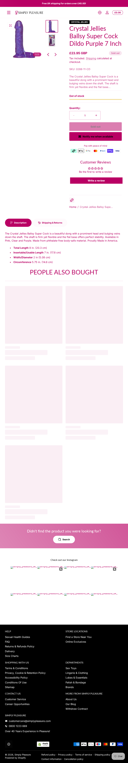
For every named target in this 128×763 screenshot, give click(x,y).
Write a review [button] (96, 180)
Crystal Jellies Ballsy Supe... (96, 206)
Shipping (91, 58)
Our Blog (71, 704)
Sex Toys (71, 668)
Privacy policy (65, 754)
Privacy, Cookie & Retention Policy (25, 672)
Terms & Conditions (16, 668)
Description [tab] (20, 222)
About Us (71, 699)
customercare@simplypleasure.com (30, 721)
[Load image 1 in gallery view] (52, 26)
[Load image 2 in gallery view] (52, 40)
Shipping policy (102, 754)
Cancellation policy (73, 759)
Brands (70, 687)
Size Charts (11, 656)
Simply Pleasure (23, 754)
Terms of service (83, 754)
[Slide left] (48, 54)
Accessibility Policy (16, 677)
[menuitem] (33, 637)
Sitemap (10, 687)
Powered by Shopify (15, 757)
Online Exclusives (76, 641)
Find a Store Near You (78, 637)
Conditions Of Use (16, 682)
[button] (99, 13)
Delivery (10, 651)
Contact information (51, 759)
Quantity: (75, 108)
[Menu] (8, 12)
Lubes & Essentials (76, 677)
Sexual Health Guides (17, 637)
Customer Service (15, 699)
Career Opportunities (17, 704)
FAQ (7, 641)
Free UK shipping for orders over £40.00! (64, 3)
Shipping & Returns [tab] (52, 222)
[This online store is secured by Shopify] (43, 744)
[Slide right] (55, 54)
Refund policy (48, 754)
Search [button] (66, 539)
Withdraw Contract (77, 708)
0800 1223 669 (18, 726)
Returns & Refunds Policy (19, 646)
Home (72, 206)
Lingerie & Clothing (77, 672)
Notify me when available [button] (98, 136)
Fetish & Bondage (76, 682)
